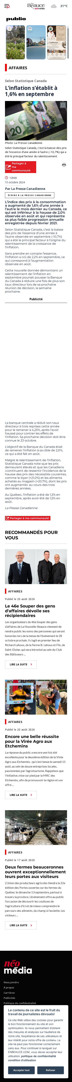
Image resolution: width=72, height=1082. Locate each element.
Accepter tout (21, 1070)
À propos (9, 987)
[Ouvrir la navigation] (7, 6)
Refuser (50, 1070)
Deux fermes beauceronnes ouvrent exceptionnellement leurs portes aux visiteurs (35, 872)
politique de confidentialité (38, 1056)
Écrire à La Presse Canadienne (30, 195)
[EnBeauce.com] (18, 966)
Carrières (9, 992)
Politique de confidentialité (20, 1003)
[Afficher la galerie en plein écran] (63, 105)
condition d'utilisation (22, 1060)
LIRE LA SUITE (18, 664)
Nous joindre (11, 982)
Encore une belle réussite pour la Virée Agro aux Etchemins (32, 741)
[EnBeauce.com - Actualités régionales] (35, 6)
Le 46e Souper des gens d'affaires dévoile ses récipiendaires (30, 611)
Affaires (18, 67)
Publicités (9, 998)
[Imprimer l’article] (64, 165)
